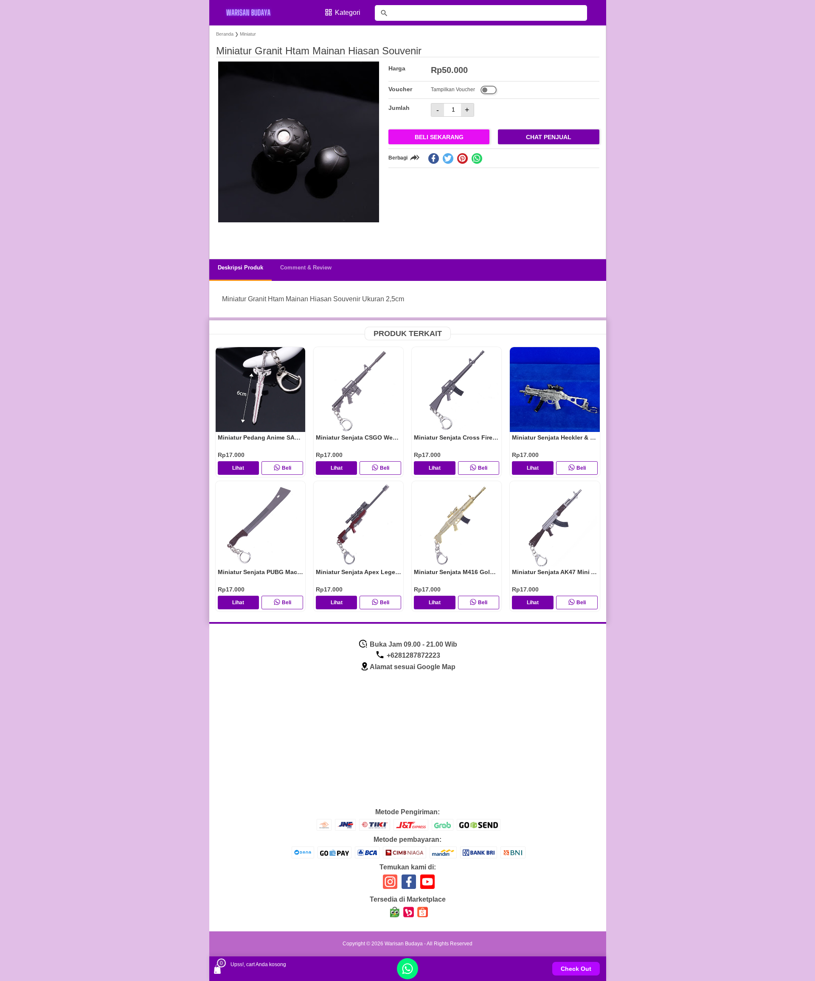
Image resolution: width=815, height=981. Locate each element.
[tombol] (384, 13)
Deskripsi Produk (240, 267)
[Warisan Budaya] (254, 12)
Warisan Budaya (404, 944)
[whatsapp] (477, 158)
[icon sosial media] (390, 885)
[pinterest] (462, 158)
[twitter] (448, 158)
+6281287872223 (412, 655)
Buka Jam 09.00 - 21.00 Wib (412, 644)
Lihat (238, 468)
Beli (286, 468)
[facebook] (433, 158)
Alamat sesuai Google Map (412, 666)
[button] (230, 236)
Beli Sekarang (439, 137)
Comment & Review (306, 267)
